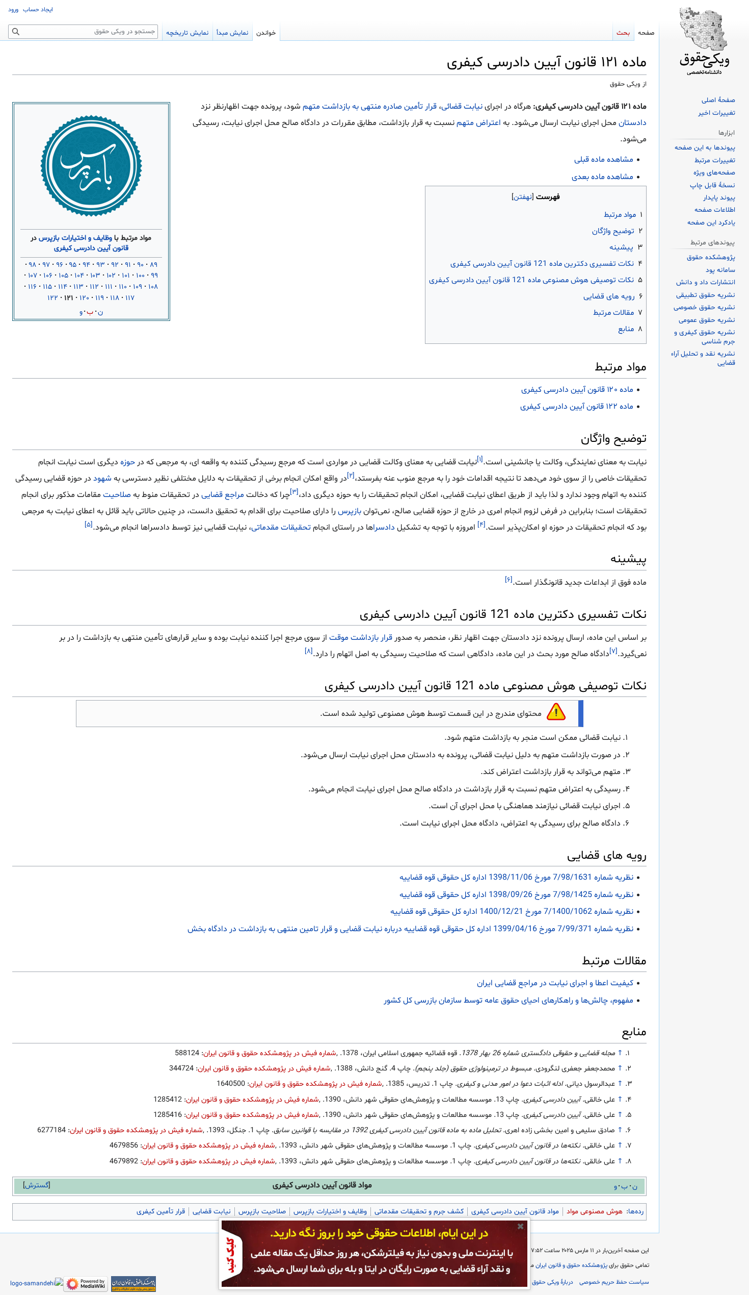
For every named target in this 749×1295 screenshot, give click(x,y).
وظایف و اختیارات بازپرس (75, 238)
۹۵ (72, 265)
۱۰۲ (111, 276)
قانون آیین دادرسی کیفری (91, 248)
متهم (465, 123)
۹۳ (100, 265)
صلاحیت (117, 495)
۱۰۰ (140, 276)
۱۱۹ (99, 298)
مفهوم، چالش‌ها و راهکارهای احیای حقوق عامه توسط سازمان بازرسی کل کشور (508, 1000)
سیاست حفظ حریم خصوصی (614, 1282)
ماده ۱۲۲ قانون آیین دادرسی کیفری (576, 406)
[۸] (309, 651)
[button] (36, 1185)
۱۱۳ (78, 287)
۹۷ (46, 265)
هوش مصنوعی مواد (595, 1211)
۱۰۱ (126, 276)
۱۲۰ (84, 298)
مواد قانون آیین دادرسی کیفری (515, 1211)
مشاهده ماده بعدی (602, 177)
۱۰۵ (63, 276)
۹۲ (115, 265)
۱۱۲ (94, 287)
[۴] (481, 524)
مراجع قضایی (222, 495)
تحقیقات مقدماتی (281, 527)
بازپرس (349, 511)
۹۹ (154, 276)
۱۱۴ (62, 287)
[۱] (480, 459)
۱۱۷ (130, 298)
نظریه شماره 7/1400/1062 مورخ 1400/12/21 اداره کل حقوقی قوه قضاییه (511, 911)
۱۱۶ (32, 287)
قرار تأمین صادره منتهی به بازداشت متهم (370, 106)
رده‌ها (636, 1211)
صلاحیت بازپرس (262, 1211)
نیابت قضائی (462, 106)
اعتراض (488, 123)
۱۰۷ (32, 276)
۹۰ (140, 265)
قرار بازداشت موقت (360, 637)
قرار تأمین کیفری (161, 1211)
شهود (102, 478)
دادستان (633, 123)
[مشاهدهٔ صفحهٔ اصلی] (704, 41)
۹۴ (86, 265)
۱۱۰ (123, 287)
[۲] (351, 475)
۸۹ (153, 265)
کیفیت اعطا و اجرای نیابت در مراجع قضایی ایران (555, 983)
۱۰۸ (153, 287)
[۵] (89, 524)
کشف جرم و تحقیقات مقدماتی (419, 1211)
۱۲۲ (52, 298)
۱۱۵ (47, 287)
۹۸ (32, 265)
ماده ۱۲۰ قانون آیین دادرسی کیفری (577, 389)
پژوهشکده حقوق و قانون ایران (571, 1265)
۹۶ (59, 265)
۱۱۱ (109, 287)
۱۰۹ (137, 287)
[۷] (613, 651)
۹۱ (128, 265)
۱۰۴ (79, 276)
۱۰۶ (47, 276)
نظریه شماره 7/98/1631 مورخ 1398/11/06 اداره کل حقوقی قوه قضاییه (516, 877)
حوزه (127, 462)
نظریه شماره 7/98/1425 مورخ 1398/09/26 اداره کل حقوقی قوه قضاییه (516, 895)
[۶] (509, 579)
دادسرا (384, 527)
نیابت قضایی (212, 1211)
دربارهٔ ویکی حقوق (552, 1282)
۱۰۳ (95, 276)
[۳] (294, 491)
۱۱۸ (114, 298)
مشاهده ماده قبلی (603, 159)
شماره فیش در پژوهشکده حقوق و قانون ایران (269, 1053)
